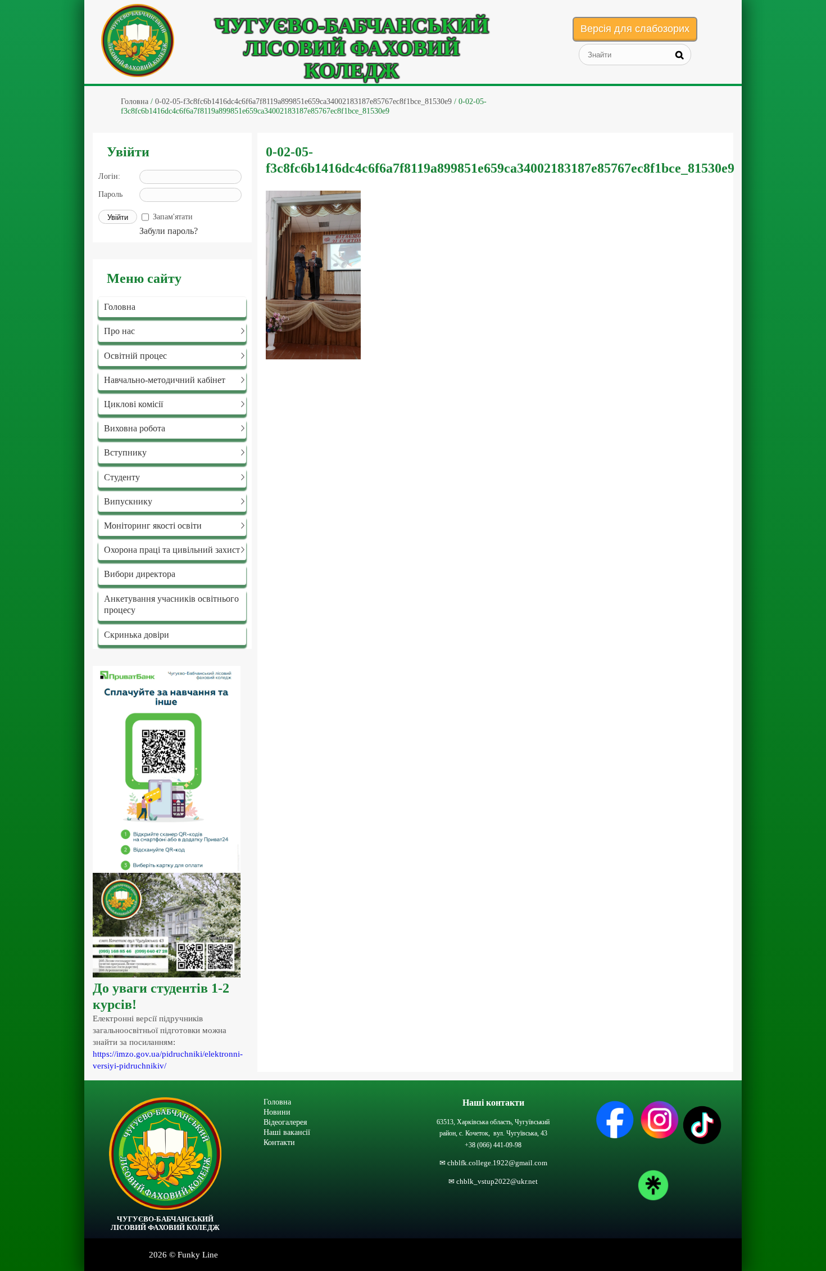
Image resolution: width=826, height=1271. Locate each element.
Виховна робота (134, 428)
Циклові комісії (133, 404)
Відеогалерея (285, 1121)
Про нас (119, 331)
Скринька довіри (136, 634)
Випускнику (128, 501)
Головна (119, 307)
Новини (277, 1111)
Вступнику (125, 452)
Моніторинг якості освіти (153, 525)
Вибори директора (139, 574)
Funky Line (198, 1254)
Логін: (109, 176)
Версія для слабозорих (634, 28)
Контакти (279, 1142)
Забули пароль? (168, 231)
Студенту (122, 477)
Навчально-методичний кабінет (164, 380)
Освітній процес (135, 355)
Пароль (110, 194)
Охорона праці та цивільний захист (172, 550)
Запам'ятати (173, 217)
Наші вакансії (287, 1132)
